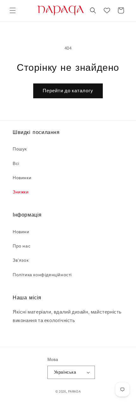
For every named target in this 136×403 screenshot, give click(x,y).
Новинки (22, 177)
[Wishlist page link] (107, 10)
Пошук (20, 149)
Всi (16, 163)
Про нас (21, 246)
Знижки (21, 192)
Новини (21, 232)
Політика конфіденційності (42, 275)
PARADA (74, 391)
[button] (13, 10)
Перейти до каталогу (68, 91)
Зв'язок (20, 260)
